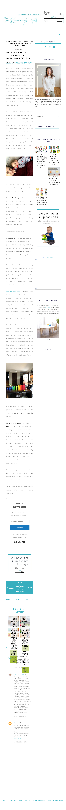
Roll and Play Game (13, 291)
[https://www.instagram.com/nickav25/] (50, 47)
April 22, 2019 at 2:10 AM (21, 742)
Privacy (13, 800)
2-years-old (18, 62)
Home (18, 599)
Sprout (47, 307)
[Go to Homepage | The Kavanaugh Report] (33, 27)
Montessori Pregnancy (20, 588)
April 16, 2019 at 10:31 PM (21, 716)
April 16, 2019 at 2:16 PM (21, 667)
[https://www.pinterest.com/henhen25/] (46, 47)
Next (8, 599)
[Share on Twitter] (28, 587)
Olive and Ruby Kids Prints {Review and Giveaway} (54, 180)
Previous (29, 599)
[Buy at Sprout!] (48, 337)
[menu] (3, 32)
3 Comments (11, 588)
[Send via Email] (31, 587)
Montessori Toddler (22, 64)
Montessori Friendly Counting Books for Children (41, 201)
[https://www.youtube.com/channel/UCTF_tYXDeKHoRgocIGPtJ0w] (54, 47)
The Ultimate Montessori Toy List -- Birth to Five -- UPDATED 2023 (41, 160)
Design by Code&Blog (55, 800)
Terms (5, 800)
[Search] (58, 116)
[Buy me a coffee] (19, 564)
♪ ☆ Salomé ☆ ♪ (19, 674)
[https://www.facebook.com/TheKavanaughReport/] (42, 47)
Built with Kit (19, 541)
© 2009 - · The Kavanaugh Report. (32, 800)
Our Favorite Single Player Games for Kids (54, 159)
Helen (16, 723)
